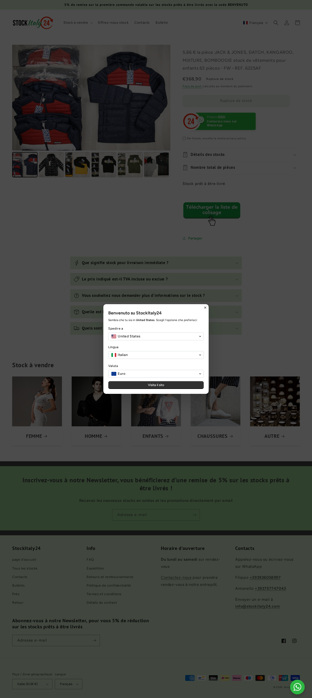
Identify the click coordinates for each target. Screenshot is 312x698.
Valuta (113, 366)
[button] (156, 336)
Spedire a (115, 328)
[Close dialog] (205, 307)
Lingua (113, 347)
